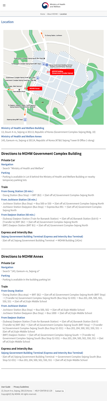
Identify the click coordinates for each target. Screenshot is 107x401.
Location (63, 14)
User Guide (5, 386)
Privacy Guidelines (21, 386)
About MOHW (52, 14)
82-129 (49, 390)
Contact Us (59, 391)
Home (42, 14)
